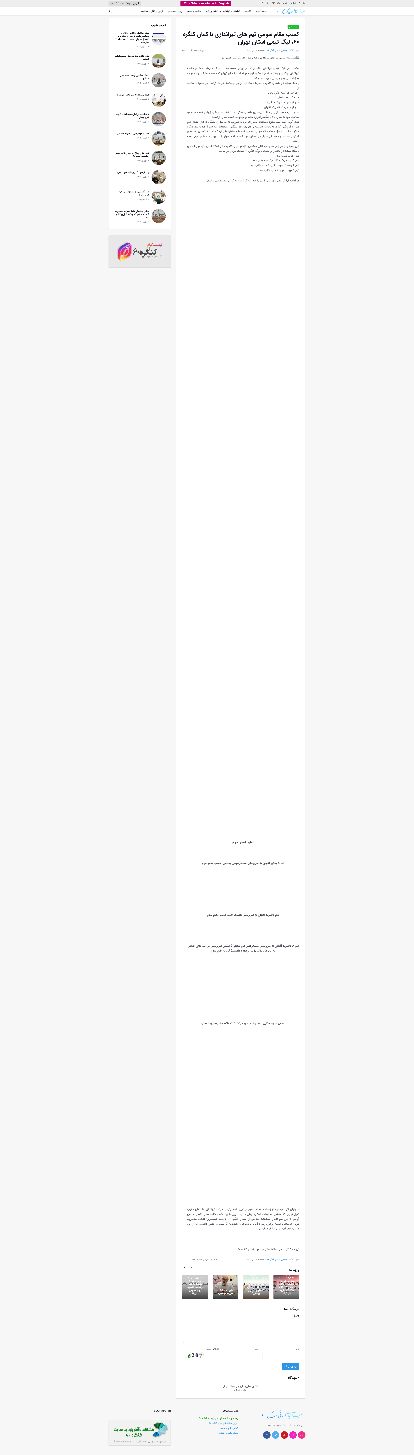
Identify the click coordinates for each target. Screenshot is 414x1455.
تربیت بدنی (293, 27)
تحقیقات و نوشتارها (231, 11)
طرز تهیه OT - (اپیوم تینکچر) (225, 1292)
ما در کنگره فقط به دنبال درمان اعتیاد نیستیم (132, 57)
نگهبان (248, 11)
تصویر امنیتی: (206, 1349)
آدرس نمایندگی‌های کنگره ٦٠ (124, 3)
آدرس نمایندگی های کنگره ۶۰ (223, 1423)
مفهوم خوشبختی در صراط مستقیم (133, 133)
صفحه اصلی (261, 11)
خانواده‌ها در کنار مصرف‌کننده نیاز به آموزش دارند (132, 115)
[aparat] (301, 1435)
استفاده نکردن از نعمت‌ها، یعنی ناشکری (134, 77)
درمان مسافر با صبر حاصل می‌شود (133, 95)
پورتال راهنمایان (175, 11)
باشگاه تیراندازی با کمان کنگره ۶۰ (280, 50)
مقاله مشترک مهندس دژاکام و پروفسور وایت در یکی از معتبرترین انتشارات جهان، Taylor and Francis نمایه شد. (132, 37)
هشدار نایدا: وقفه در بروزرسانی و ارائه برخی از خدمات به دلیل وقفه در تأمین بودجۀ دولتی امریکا (195, 1284)
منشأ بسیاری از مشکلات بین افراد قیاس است (134, 193)
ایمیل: (247, 1349)
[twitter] (273, 3)
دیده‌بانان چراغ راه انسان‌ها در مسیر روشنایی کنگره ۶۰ (132, 154)
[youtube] (278, 3)
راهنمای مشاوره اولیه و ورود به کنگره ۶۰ (218, 1418)
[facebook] (267, 1435)
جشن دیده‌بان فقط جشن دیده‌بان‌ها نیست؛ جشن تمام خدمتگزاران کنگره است (132, 214)
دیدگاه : (281, 1316)
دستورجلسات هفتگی (228, 1433)
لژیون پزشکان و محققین (152, 11)
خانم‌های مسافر (194, 11)
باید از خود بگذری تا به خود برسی (133, 172)
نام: (286, 1349)
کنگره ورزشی (212, 11)
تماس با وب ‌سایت (228, 1428)
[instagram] (263, 3)
